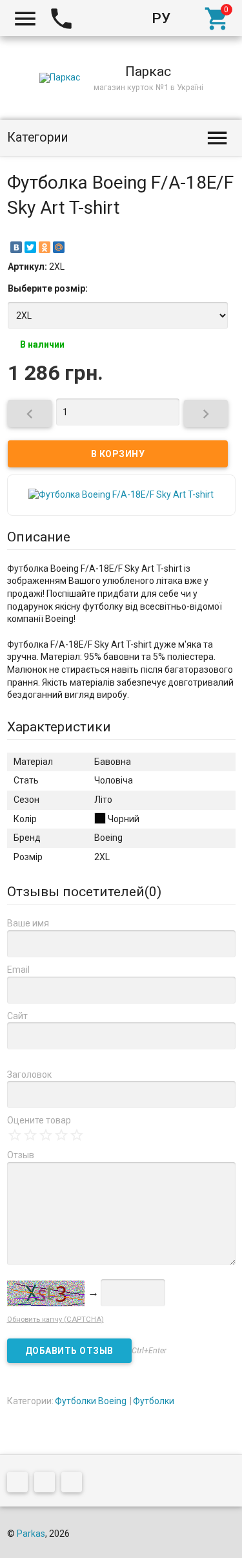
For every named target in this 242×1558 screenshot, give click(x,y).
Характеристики (59, 727)
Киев (99, 18)
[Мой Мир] (59, 247)
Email (18, 969)
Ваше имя (28, 923)
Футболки (153, 1401)
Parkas (31, 1533)
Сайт (17, 1016)
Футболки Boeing (90, 1401)
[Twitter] (30, 247)
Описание (38, 537)
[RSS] (47, 1484)
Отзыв (20, 1155)
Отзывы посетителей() (84, 891)
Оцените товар (39, 1120)
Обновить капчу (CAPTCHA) (55, 1319)
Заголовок (29, 1074)
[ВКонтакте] (16, 247)
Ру (161, 18)
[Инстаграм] (74, 1484)
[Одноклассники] (44, 247)
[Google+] (20, 1484)
